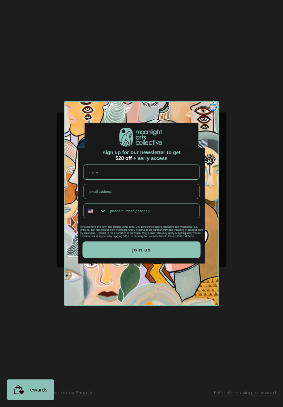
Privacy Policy (176, 236)
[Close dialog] (212, 107)
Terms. (191, 236)
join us (141, 249)
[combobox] (95, 211)
